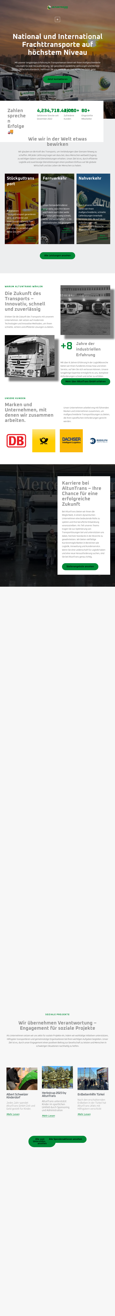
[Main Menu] (57, 19)
